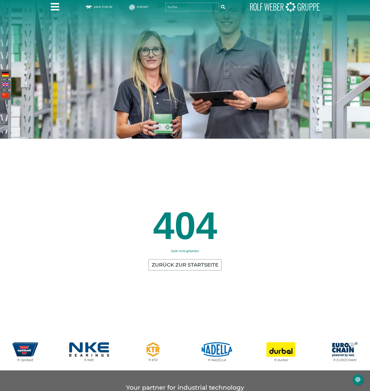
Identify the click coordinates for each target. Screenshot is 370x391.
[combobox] (192, 7)
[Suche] (223, 7)
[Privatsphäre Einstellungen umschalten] (357, 379)
